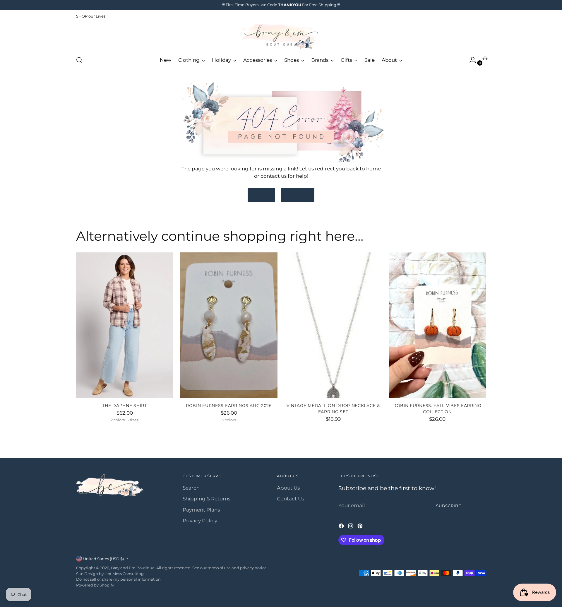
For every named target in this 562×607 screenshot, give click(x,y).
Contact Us (290, 499)
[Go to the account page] (470, 60)
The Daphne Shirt (124, 405)
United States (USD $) (103, 558)
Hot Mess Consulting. (124, 573)
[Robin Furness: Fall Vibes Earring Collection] (437, 325)
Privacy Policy (200, 521)
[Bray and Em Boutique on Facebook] (341, 527)
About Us (288, 488)
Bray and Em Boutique (133, 567)
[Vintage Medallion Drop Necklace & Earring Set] (333, 325)
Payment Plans (201, 510)
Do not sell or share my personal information (118, 579)
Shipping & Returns (206, 499)
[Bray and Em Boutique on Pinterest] (360, 527)
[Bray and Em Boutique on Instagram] (351, 527)
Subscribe (448, 505)
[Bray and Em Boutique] (281, 36)
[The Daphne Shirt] (124, 325)
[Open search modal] (79, 60)
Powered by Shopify (95, 585)
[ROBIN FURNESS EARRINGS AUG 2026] (228, 325)
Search (191, 488)
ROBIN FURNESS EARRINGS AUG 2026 (229, 405)
